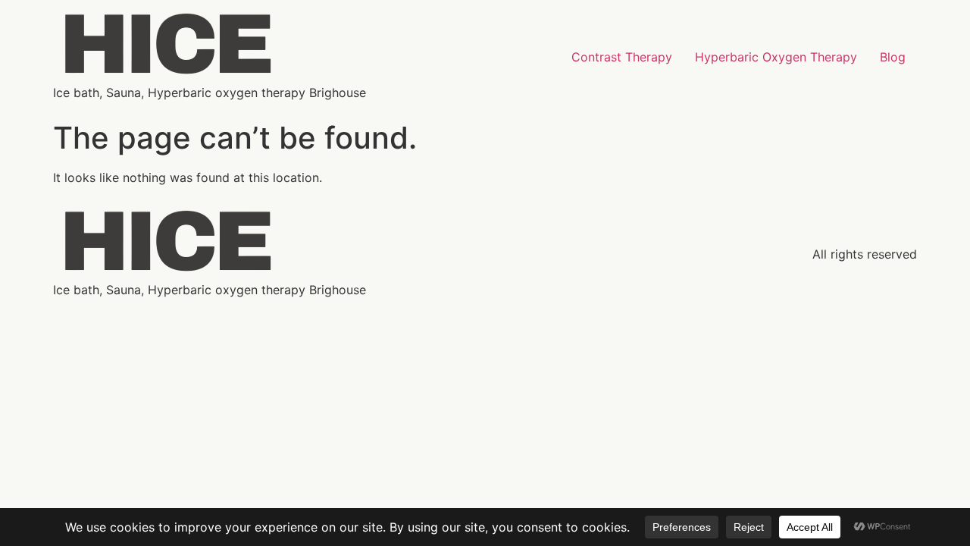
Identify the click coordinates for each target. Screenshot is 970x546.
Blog (893, 56)
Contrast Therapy (621, 56)
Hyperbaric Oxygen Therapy (776, 56)
